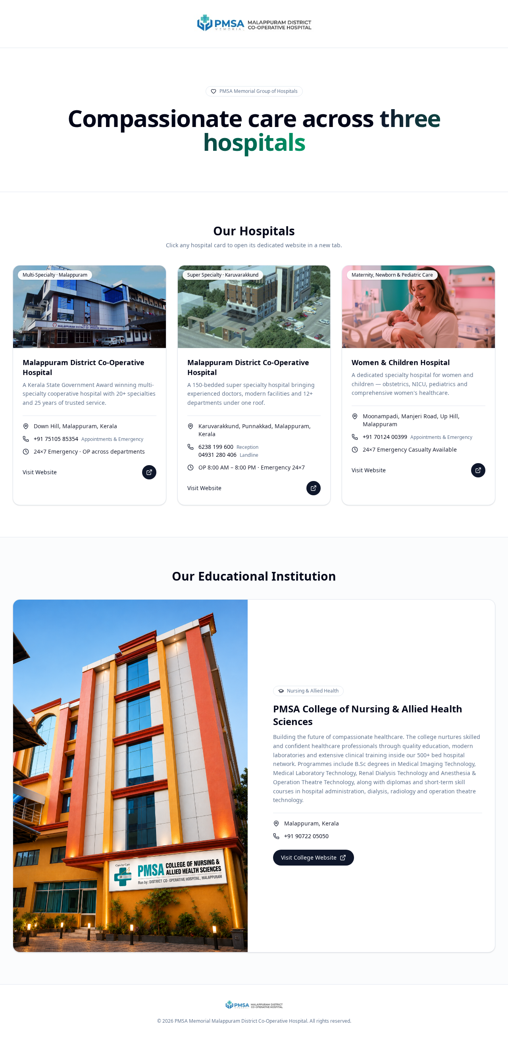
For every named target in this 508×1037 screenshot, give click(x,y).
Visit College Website (309, 857)
